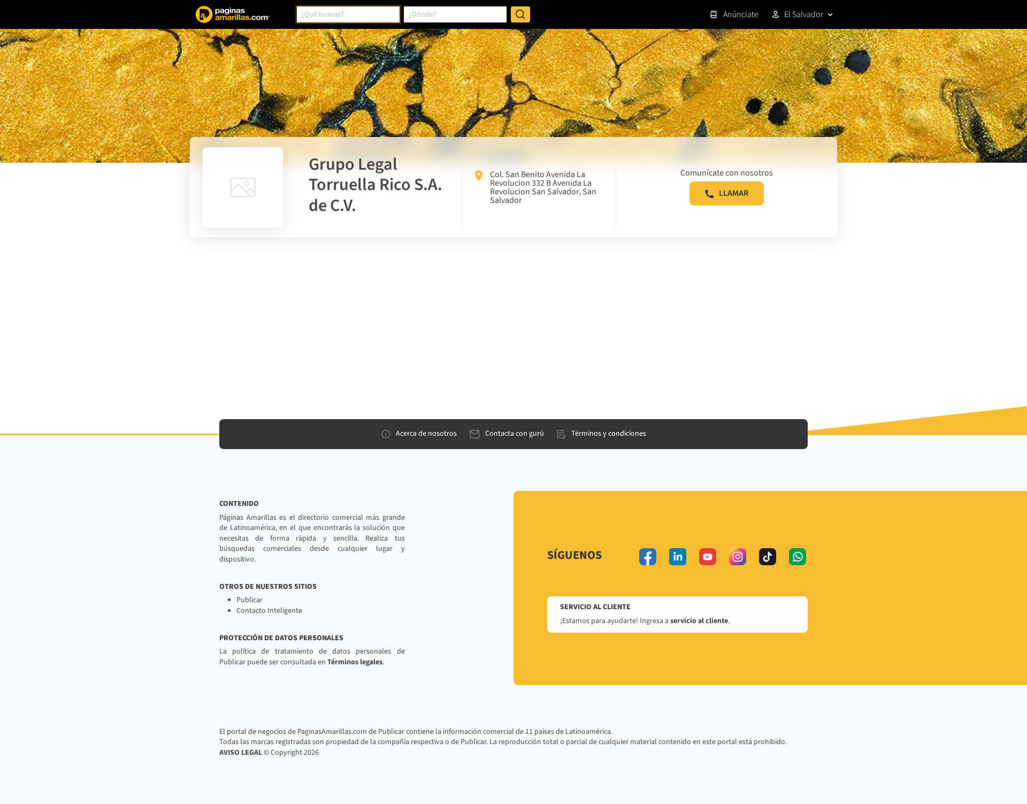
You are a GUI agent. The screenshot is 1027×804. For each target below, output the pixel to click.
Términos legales (354, 662)
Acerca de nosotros (426, 433)
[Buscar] (520, 14)
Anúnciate (740, 14)
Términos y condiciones (608, 433)
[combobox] (348, 14)
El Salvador (803, 14)
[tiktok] (767, 556)
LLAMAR (733, 193)
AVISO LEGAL (240, 752)
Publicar (249, 600)
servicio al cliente (699, 621)
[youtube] (707, 556)
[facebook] (647, 556)
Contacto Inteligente (269, 610)
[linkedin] (677, 556)
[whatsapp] (797, 556)
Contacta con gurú (514, 433)
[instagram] (737, 556)
